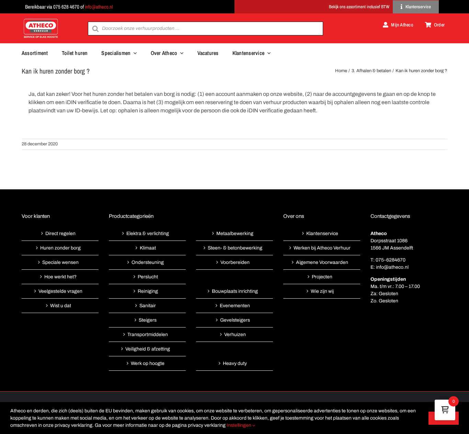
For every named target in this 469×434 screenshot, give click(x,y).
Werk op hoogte (147, 363)
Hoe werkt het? (60, 276)
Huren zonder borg (60, 248)
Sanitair (147, 305)
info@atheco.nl (99, 6)
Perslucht (148, 276)
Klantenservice (322, 233)
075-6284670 (390, 260)
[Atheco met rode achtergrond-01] (41, 19)
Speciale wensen (60, 262)
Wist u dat (60, 305)
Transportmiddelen (147, 334)
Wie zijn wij (322, 291)
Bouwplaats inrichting (235, 291)
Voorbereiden (235, 262)
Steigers (148, 320)
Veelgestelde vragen (60, 291)
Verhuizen (235, 334)
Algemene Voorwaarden (322, 262)
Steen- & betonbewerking (235, 248)
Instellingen (239, 425)
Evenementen (235, 305)
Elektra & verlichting (147, 233)
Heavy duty (235, 363)
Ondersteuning (147, 262)
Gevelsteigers (235, 320)
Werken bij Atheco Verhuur (322, 248)
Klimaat (148, 248)
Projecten (322, 276)
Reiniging (148, 291)
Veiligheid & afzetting (147, 349)
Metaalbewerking (234, 233)
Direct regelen (60, 233)
